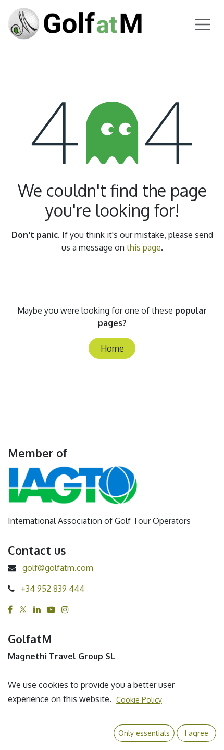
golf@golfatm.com (57, 567)
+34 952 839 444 (52, 588)
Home (112, 348)
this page (144, 247)
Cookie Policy (139, 699)
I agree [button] (196, 733)
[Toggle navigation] (202, 23)
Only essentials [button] (144, 733)
